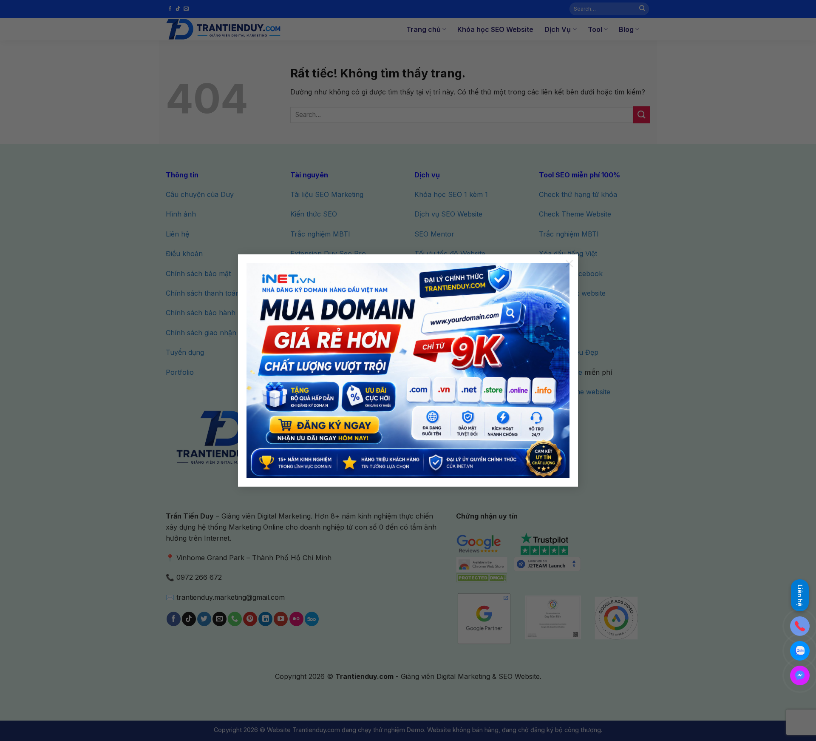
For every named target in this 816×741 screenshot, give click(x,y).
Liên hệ (800, 596)
